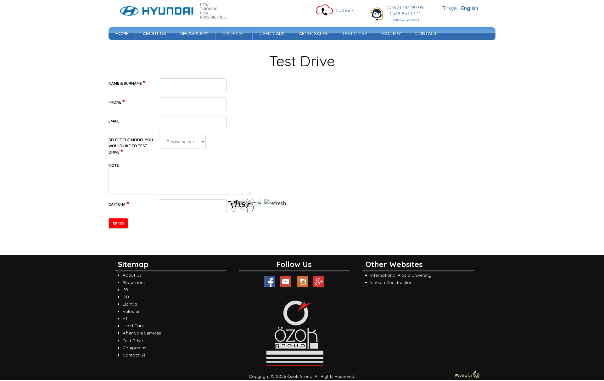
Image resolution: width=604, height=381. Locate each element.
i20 (126, 296)
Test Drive (354, 33)
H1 (125, 318)
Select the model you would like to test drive (131, 146)
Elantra (130, 304)
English (469, 8)
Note (114, 165)
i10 (125, 289)
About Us (154, 33)
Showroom (194, 33)
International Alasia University (400, 275)
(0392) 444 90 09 (405, 7)
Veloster (131, 311)
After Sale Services (142, 332)
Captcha (117, 204)
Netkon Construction (391, 282)
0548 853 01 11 (405, 14)
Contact (426, 33)
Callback (344, 10)
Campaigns (134, 347)
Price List (234, 33)
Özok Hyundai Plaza (173, 11)
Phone (115, 102)
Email (114, 121)
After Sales (313, 33)
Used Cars (272, 33)
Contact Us (134, 354)
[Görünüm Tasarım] (467, 376)
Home (122, 33)
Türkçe (450, 8)
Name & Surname (126, 83)
